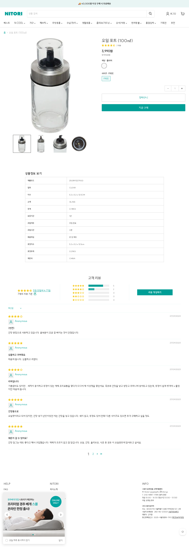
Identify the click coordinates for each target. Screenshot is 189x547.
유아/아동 (121, 22)
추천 (173, 22)
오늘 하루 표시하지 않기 (19, 540)
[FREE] (106, 81)
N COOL (19, 22)
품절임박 (150, 22)
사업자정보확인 (173, 512)
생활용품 (86, 22)
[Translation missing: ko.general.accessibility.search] (150, 13)
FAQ (6, 489)
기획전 (163, 22)
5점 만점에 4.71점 (41, 290)
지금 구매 (143, 107)
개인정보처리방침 (178, 517)
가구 (32, 22)
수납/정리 (71, 22)
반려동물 (135, 22)
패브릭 (43, 22)
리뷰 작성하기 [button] (154, 292)
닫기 (61, 540)
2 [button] (93, 453)
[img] (15, 316)
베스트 (7, 22)
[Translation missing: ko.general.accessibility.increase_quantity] (182, 88)
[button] (22, 144)
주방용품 (56, 22)
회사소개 (54, 489)
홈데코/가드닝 (103, 22)
